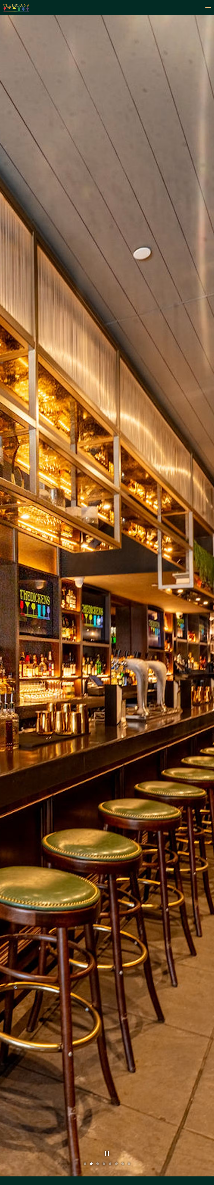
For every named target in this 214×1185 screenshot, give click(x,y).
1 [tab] (85, 1164)
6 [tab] (116, 1164)
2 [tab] (91, 1164)
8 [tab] (129, 1164)
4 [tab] (104, 1164)
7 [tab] (123, 1164)
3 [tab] (98, 1164)
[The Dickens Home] (17, 7)
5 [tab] (110, 1164)
